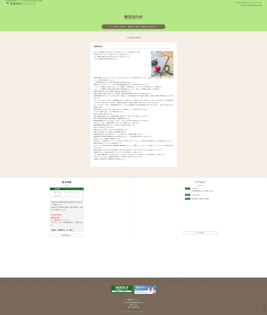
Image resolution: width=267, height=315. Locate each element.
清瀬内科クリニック (131, 311)
